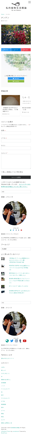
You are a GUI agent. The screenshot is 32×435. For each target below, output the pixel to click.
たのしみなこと (5, 373)
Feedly (16, 81)
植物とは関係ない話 (6, 423)
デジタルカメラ (5, 398)
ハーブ (3, 386)
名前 (3, 130)
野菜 (2, 416)
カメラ (3, 419)
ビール (3, 410)
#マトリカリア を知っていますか (18, 286)
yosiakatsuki (15, 431)
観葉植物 (3, 404)
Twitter (17, 78)
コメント (4, 153)
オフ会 (3, 401)
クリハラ (16, 228)
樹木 (2, 407)
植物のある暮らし (6, 379)
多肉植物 (3, 382)
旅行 (2, 395)
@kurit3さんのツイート (7, 358)
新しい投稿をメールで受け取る (13, 172)
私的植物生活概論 (15, 427)
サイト (3, 145)
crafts (3, 367)
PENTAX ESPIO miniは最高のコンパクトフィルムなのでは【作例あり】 (19, 267)
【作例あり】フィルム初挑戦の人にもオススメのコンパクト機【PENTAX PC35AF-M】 (19, 260)
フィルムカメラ (5, 389)
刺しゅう (3, 370)
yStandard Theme (6, 431)
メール (4, 138)
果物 (2, 413)
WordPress (4, 433)
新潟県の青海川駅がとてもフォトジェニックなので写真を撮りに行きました (19, 280)
